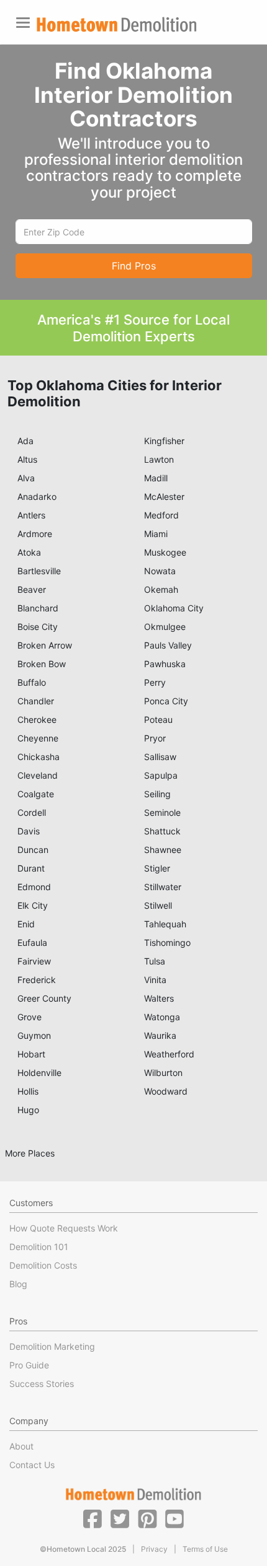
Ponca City (166, 701)
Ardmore (34, 533)
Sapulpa (161, 775)
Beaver (31, 589)
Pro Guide (29, 1365)
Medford (161, 515)
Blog (18, 1284)
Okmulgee (165, 626)
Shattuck (162, 831)
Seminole (162, 812)
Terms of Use (205, 1549)
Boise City (37, 626)
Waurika (160, 1035)
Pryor (155, 738)
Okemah (161, 589)
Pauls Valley (168, 645)
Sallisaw (160, 756)
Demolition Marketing (52, 1346)
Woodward (166, 1091)
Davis (28, 831)
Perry (155, 682)
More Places (30, 1153)
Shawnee (162, 849)
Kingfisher (164, 440)
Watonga (162, 1017)
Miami (156, 533)
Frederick (36, 979)
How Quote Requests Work (63, 1228)
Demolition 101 (38, 1246)
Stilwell (158, 905)
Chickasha (38, 756)
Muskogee (165, 552)
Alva (26, 478)
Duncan (32, 849)
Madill (156, 478)
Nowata (160, 571)
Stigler (157, 868)
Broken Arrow (44, 645)
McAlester (164, 496)
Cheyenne (37, 738)
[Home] (116, 24)
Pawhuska (165, 663)
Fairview (34, 961)
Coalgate (35, 794)
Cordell (31, 812)
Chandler (35, 701)
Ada (25, 440)
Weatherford (169, 1054)
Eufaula (32, 942)
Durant (31, 868)
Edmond (34, 886)
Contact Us (32, 1464)
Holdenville (39, 1072)
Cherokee (37, 719)
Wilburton (163, 1072)
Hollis (27, 1091)
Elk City (32, 905)
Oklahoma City (174, 608)
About (21, 1446)
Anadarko (37, 496)
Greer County (44, 998)
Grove (29, 1017)
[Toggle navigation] (23, 22)
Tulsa (154, 961)
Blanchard (37, 608)
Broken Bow (41, 663)
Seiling (157, 794)
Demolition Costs (43, 1265)
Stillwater (162, 886)
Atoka (29, 552)
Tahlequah (165, 924)
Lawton (159, 459)
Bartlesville (39, 571)
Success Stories (41, 1383)
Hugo (28, 1110)
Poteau (158, 719)
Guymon (34, 1035)
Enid (26, 924)
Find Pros (134, 266)
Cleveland (37, 775)
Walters (159, 998)
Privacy (154, 1549)
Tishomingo (167, 942)
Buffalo (31, 682)
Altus (27, 459)
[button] (92, 1518)
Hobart (31, 1054)
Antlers (31, 515)
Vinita (155, 979)
